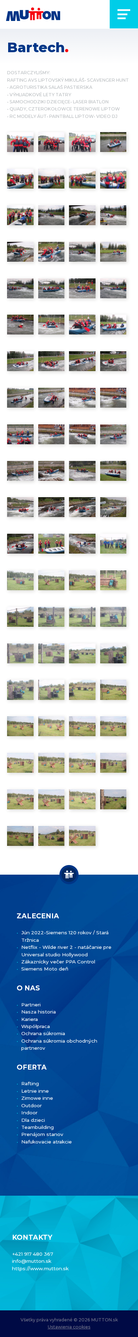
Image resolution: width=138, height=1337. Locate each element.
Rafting (30, 1083)
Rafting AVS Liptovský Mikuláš (46, 80)
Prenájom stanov (42, 1134)
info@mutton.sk (31, 1261)
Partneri (31, 1004)
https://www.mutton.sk (40, 1268)
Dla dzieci (33, 1120)
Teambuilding (37, 1127)
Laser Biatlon (91, 101)
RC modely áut (28, 116)
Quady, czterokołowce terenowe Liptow (65, 109)
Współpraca (35, 1026)
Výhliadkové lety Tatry (40, 94)
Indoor (29, 1112)
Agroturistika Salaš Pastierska (51, 87)
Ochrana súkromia (43, 1033)
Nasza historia (38, 1012)
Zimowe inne (37, 1098)
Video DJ (106, 116)
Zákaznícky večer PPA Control (58, 961)
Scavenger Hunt (108, 80)
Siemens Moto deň (44, 969)
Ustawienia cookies (69, 1327)
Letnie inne (35, 1091)
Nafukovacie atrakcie (46, 1142)
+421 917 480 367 (32, 1254)
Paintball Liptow (71, 116)
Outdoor (31, 1105)
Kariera (29, 1019)
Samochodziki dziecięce (40, 101)
